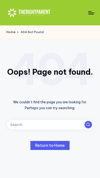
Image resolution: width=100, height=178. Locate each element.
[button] (88, 124)
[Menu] (91, 12)
